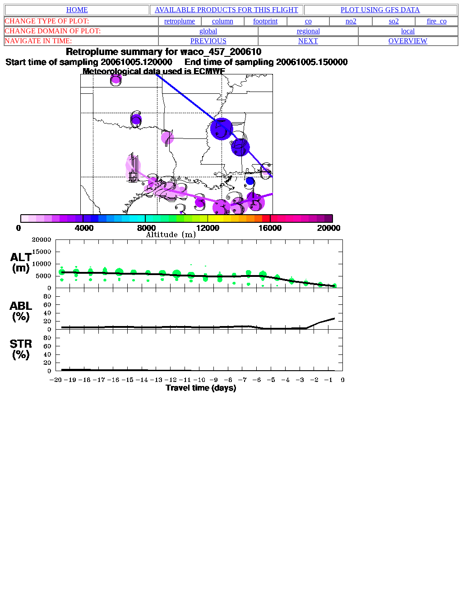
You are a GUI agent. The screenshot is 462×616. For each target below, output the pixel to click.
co (308, 21)
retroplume (179, 21)
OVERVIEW (407, 41)
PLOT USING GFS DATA (380, 10)
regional (308, 31)
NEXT (308, 41)
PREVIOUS (208, 41)
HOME (77, 10)
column (222, 21)
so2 (394, 21)
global (208, 31)
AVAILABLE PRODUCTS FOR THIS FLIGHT (226, 10)
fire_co (437, 21)
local (408, 31)
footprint (265, 21)
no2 (351, 21)
